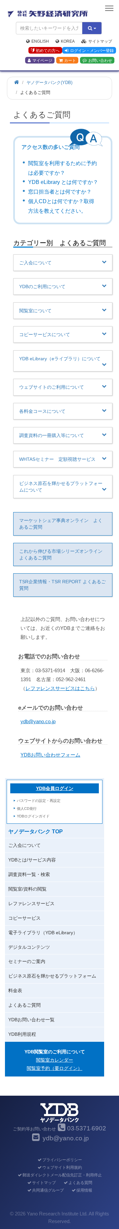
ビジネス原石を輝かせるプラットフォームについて (60, 487)
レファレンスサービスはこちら (60, 688)
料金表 (15, 990)
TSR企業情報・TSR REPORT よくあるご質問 (62, 585)
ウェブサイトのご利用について (51, 387)
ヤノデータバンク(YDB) (49, 82)
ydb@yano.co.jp (38, 721)
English (40, 41)
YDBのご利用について (42, 286)
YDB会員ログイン (54, 788)
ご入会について (35, 262)
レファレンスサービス (31, 903)
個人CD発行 (27, 809)
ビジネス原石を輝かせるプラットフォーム (52, 976)
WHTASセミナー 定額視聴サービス (57, 459)
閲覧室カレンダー (54, 1060)
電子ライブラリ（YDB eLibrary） (43, 932)
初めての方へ (48, 50)
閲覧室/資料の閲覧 (27, 889)
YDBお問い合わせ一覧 (31, 1019)
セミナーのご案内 (26, 961)
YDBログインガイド (33, 816)
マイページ (42, 60)
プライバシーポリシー (62, 1160)
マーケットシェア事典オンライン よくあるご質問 (60, 524)
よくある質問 (80, 1182)
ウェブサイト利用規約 (62, 1167)
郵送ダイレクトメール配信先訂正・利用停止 (61, 1175)
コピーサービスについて (44, 334)
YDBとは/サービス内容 (32, 859)
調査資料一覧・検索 (29, 874)
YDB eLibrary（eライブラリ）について (59, 358)
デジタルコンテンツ (29, 947)
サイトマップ (100, 41)
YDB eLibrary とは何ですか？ (63, 182)
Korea (68, 41)
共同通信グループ (47, 1190)
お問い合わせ (100, 60)
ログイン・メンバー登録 (92, 50)
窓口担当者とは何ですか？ (60, 192)
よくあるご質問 (24, 1005)
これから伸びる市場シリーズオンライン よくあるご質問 (63, 554)
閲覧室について (35, 310)
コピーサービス (24, 918)
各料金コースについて (42, 411)
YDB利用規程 (22, 1034)
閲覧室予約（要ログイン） (54, 1068)
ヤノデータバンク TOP (35, 831)
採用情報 (84, 1190)
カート (70, 60)
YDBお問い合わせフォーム (50, 755)
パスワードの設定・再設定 (38, 801)
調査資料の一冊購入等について (51, 435)
